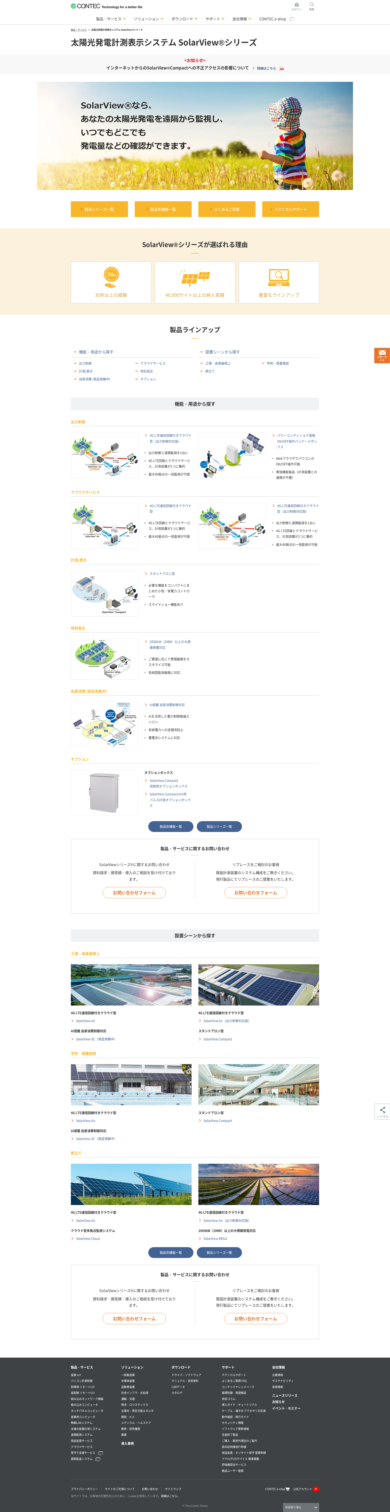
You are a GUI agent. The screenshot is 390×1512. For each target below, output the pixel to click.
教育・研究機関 (130, 1429)
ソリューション (132, 1367)
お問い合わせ (150, 1489)
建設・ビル (128, 1417)
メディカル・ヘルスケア (136, 1423)
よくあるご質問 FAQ (234, 1381)
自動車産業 (128, 1387)
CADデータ (178, 1387)
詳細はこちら (267, 68)
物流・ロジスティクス (134, 1405)
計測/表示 (86, 371)
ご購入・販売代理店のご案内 (239, 1441)
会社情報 (278, 1367)
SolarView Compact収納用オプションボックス (169, 783)
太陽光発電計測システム (86, 1429)
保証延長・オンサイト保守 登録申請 (244, 1453)
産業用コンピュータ (83, 1417)
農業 (124, 1434)
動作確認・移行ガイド (235, 1417)
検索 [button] (314, 6)
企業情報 (277, 1375)
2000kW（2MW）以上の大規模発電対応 (170, 644)
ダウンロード (181, 1367)
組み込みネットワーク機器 (87, 1399)
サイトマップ (173, 1489)
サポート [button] (215, 18)
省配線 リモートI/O (83, 1393)
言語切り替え (293, 1507)
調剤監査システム (82, 1459)
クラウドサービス (153, 363)
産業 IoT (76, 1375)
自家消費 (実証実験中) (94, 379)
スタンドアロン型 (162, 573)
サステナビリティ (283, 1381)
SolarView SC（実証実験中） (96, 1039)
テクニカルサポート (234, 1375)
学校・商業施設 (278, 363)
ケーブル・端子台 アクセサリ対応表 (244, 1411)
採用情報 (277, 1387)
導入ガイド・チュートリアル (239, 1405)
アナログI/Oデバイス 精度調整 (240, 1459)
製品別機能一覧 (171, 826)
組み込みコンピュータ (84, 1405)
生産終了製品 (230, 1434)
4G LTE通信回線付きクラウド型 (170, 508)
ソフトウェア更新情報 (235, 1429)
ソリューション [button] (149, 18)
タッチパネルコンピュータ (87, 1411)
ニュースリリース (284, 1395)
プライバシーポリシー (84, 1489)
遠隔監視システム (82, 1434)
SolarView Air (85, 1020)
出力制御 (85, 363)
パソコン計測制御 (82, 1381)
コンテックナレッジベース (238, 1387)
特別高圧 (146, 371)
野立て (210, 371)
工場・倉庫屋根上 (218, 363)
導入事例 (127, 1443)
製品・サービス (82, 1367)
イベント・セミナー (286, 1408)
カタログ (177, 1393)
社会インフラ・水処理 (134, 1393)
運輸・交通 (128, 1399)
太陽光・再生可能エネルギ (137, 1411)
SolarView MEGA (215, 1238)
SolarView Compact (218, 1039)
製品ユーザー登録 (233, 1471)
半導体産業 (128, 1381)
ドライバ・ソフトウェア (186, 1375)
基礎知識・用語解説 (234, 1393)
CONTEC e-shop (273, 18)
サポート (228, 1367)
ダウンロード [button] (185, 18)
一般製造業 (128, 1375)
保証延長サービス (82, 1441)
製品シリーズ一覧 (219, 826)
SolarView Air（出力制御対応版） (227, 1020)
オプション (148, 379)
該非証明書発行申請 (234, 1447)
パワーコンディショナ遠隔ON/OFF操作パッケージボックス (297, 441)
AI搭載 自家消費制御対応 (167, 704)
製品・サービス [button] (111, 18)
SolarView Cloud (88, 1238)
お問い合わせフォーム (134, 892)
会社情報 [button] (241, 18)
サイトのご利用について (120, 1489)
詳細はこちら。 (170, 1496)
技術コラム (228, 1399)
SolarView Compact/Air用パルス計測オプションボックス (170, 799)
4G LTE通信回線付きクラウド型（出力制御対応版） (170, 438)
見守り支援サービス (83, 1453)
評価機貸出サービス (234, 1464)
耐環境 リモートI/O (83, 1387)
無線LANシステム (81, 1423)
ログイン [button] (298, 6)
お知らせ (278, 1401)
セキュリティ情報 (233, 1423)
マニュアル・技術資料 (185, 1381)
